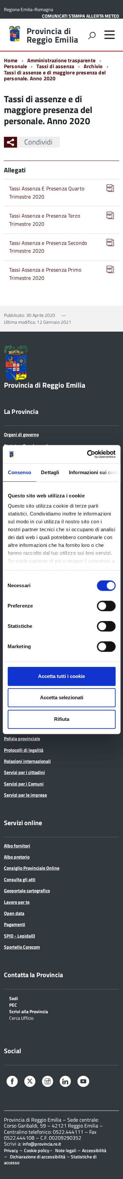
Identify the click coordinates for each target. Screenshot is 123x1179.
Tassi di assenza (55, 66)
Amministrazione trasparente (61, 60)
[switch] (106, 606)
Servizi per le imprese (25, 794)
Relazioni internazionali (27, 761)
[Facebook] (12, 1082)
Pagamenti (14, 924)
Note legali (65, 1150)
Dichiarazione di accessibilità (37, 1156)
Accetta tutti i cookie (61, 676)
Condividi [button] (38, 141)
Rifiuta (61, 719)
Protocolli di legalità (23, 749)
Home (11, 60)
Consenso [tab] (19, 472)
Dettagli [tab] (50, 472)
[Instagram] (47, 1082)
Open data (14, 913)
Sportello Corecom (22, 946)
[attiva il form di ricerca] (92, 35)
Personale (15, 66)
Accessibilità (94, 1150)
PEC (13, 1004)
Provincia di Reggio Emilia (52, 35)
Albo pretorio (17, 856)
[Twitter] (29, 1081)
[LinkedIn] (65, 1082)
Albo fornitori (17, 845)
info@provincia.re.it (42, 1144)
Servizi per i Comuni (24, 783)
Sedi (13, 998)
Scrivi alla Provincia (28, 1011)
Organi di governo (21, 434)
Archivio (93, 66)
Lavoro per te (17, 902)
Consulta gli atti (19, 879)
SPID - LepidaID (19, 935)
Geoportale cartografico (27, 890)
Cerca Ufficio (21, 1018)
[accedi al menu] (109, 34)
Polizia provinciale (22, 738)
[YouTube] (83, 1082)
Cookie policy (36, 1150)
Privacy (11, 1150)
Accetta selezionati (61, 697)
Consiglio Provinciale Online (31, 867)
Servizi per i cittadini (24, 772)
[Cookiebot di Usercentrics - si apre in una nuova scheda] (87, 454)
